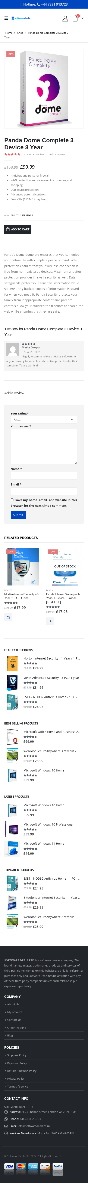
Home (9, 33)
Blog (10, 1035)
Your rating (20, 413)
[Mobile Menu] (7, 18)
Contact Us (14, 1020)
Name (16, 469)
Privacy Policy (16, 1078)
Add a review (57, 154)
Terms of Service (17, 1086)
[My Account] (65, 18)
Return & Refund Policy (22, 1071)
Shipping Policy (16, 1055)
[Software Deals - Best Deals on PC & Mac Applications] (20, 18)
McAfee (8, 590)
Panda (49, 590)
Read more (50, 621)
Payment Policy (17, 1063)
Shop (20, 33)
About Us (13, 1004)
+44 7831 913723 (30, 1119)
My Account (14, 1012)
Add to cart (20, 229)
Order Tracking (16, 1028)
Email (16, 484)
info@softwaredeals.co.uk (34, 1126)
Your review (21, 426)
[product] (12, 663)
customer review (33, 154)
